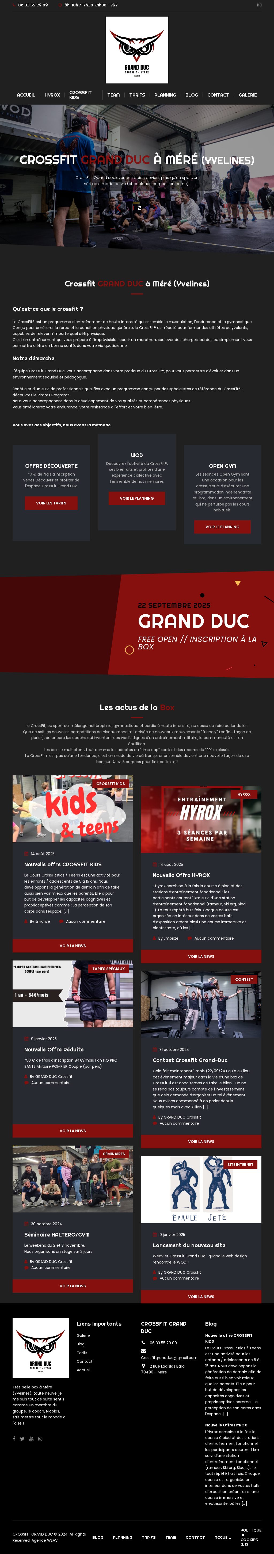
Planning (165, 95)
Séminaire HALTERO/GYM (56, 1234)
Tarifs (137, 95)
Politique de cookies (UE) (251, 1537)
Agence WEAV (45, 1540)
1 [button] (133, 208)
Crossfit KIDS (110, 783)
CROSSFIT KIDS (80, 95)
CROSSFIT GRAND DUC (33, 1534)
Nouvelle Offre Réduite (54, 1049)
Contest (244, 979)
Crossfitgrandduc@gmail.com (169, 1357)
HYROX (52, 95)
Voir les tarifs (51, 503)
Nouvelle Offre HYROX (181, 875)
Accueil (26, 95)
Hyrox (244, 794)
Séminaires (114, 1154)
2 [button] (140, 208)
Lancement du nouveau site (189, 1245)
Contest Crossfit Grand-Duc (190, 1060)
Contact (218, 95)
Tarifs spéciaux (108, 968)
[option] (137, 179)
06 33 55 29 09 (33, 4)
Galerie (248, 95)
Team (113, 95)
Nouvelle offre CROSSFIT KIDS (63, 864)
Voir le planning (137, 498)
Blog (191, 95)
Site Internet (240, 1164)
